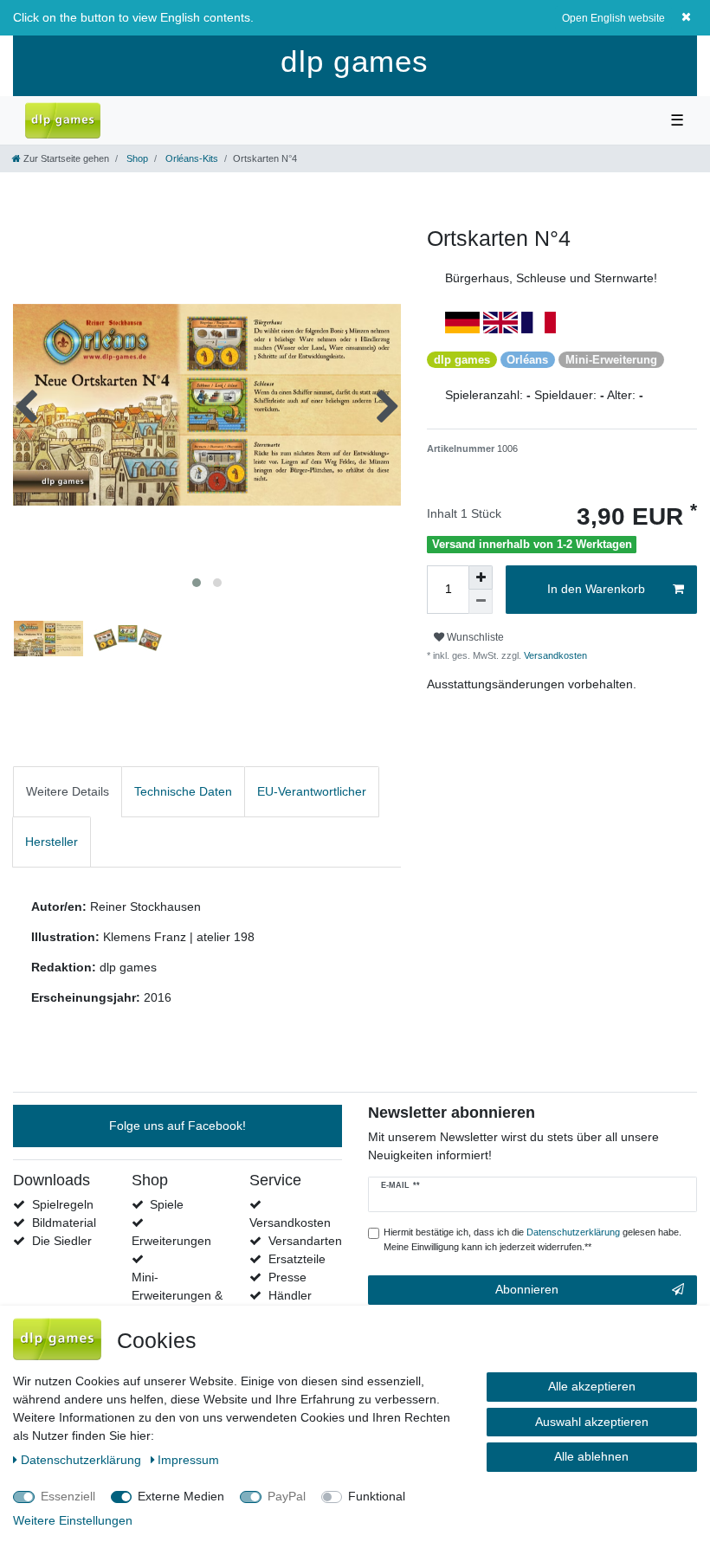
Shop (136, 158)
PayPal (287, 1496)
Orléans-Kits (190, 158)
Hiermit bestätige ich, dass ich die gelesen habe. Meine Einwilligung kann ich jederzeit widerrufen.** (532, 1239)
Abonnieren (526, 1289)
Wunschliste (474, 637)
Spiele (167, 1204)
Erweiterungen (171, 1241)
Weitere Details (67, 791)
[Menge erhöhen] (480, 577)
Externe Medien (181, 1496)
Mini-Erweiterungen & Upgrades (177, 1295)
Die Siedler (62, 1241)
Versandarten (305, 1241)
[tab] (67, 791)
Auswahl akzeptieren (592, 1422)
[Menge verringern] (480, 602)
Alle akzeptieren (592, 1386)
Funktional (376, 1496)
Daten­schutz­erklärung (83, 1460)
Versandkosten (554, 655)
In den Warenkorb (596, 589)
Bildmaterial (64, 1222)
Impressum (188, 1460)
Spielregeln (63, 1204)
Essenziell (68, 1496)
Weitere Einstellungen (72, 1520)
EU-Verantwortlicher (311, 791)
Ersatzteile (297, 1259)
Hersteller (51, 841)
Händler (290, 1295)
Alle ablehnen (591, 1456)
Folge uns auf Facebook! (177, 1125)
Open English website (613, 18)
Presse (287, 1277)
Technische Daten (183, 791)
